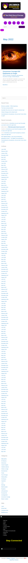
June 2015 (3, 329)
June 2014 (3, 353)
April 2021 (3, 221)
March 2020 (4, 233)
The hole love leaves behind (7, 108)
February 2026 (4, 151)
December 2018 (4, 249)
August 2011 (3, 421)
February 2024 (4, 169)
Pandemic (3, 488)
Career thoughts (4, 464)
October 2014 (4, 345)
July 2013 (3, 375)
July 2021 (3, 217)
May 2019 (3, 243)
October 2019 (4, 237)
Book (4, 523)
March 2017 (3, 287)
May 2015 (3, 331)
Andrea (4, 533)
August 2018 (4, 253)
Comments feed (4, 510)
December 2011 (4, 413)
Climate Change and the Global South (9, 112)
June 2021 (3, 219)
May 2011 (3, 427)
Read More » (5, 84)
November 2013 (4, 367)
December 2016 (4, 293)
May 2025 (3, 157)
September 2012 (4, 395)
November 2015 (4, 319)
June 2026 (3, 149)
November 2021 (4, 209)
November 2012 (4, 391)
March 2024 (4, 167)
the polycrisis (4, 492)
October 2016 (4, 297)
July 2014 (3, 351)
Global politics (4, 476)
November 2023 (4, 173)
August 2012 (4, 397)
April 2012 (3, 405)
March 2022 (3, 201)
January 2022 (4, 205)
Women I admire (4, 498)
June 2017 (3, 281)
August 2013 (4, 373)
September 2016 (4, 299)
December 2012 (4, 389)
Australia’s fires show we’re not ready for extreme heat (12, 110)
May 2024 (3, 165)
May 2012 (3, 403)
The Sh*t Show (6, 526)
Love (2, 482)
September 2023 (4, 177)
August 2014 (4, 349)
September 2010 (4, 443)
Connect (5, 535)
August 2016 (4, 301)
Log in (2, 506)
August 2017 (4, 277)
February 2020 (4, 235)
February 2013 (4, 385)
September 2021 (4, 213)
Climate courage (4, 468)
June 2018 (3, 257)
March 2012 (3, 407)
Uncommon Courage (7, 76)
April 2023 (3, 183)
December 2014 (4, 341)
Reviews (5, 527)
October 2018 (4, 251)
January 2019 (4, 247)
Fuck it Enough (4, 474)
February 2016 (4, 313)
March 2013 (3, 383)
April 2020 (3, 231)
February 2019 (4, 245)
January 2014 (4, 363)
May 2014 (3, 355)
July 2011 (3, 423)
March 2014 (3, 359)
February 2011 (4, 433)
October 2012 (4, 393)
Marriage (3, 484)
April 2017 (3, 285)
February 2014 (4, 361)
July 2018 (3, 255)
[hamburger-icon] (2, 30)
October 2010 (4, 441)
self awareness (20, 75)
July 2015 (3, 327)
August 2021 (4, 215)
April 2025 (3, 159)
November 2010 (4, 439)
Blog (4, 529)
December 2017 (4, 269)
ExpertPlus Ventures (14, 559)
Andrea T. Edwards (11, 558)
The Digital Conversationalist (9, 530)
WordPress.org (4, 512)
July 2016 (3, 303)
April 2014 (3, 357)
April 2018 (3, 261)
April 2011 (3, 429)
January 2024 (4, 171)
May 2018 (3, 259)
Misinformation (4, 486)
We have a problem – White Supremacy (9, 106)
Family (2, 472)
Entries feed (3, 508)
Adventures (3, 462)
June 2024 (3, 163)
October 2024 (4, 161)
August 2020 (4, 225)
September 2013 (4, 371)
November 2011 (4, 415)
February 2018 (4, 265)
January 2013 (4, 387)
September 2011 (4, 419)
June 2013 (3, 377)
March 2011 (3, 431)
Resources (5, 532)
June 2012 (3, 401)
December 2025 (4, 155)
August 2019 (4, 239)
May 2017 (3, 283)
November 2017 (4, 271)
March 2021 (3, 223)
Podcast (5, 524)
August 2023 (4, 179)
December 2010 (4, 437)
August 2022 (4, 193)
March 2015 (3, 335)
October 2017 (4, 273)
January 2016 (4, 315)
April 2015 (3, 333)
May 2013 (3, 379)
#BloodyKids (4, 458)
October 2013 (4, 369)
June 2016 (3, 305)
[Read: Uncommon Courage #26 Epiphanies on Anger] (14, 56)
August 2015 (4, 325)
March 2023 (4, 185)
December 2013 (4, 365)
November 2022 (4, 187)
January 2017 (4, 291)
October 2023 (4, 175)
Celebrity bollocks (5, 466)
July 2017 (3, 279)
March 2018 (3, 263)
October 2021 (4, 211)
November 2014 (4, 343)
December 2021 (4, 207)
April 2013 (3, 381)
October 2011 (4, 417)
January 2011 (4, 435)
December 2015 (4, 317)
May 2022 (3, 197)
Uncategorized (4, 494)
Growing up (13, 75)
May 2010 (3, 451)
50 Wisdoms (4, 460)
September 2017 (4, 275)
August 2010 (4, 445)
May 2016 (3, 307)
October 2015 (4, 321)
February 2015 (4, 337)
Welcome (5, 520)
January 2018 (4, 267)
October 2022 (4, 189)
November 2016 (4, 295)
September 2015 (4, 323)
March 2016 (3, 311)
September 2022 (4, 191)
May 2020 (3, 229)
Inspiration (3, 480)
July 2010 (3, 447)
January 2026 (4, 153)
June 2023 (3, 181)
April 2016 (3, 309)
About (4, 522)
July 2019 (3, 241)
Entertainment (4, 470)
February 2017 (4, 289)
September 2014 (4, 347)
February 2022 (4, 203)
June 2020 (3, 227)
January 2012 (4, 411)
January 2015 (4, 339)
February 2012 (4, 409)
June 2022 (3, 195)
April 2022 (3, 199)
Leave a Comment (6, 75)
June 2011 (3, 425)
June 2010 (3, 449)
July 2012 (3, 399)
